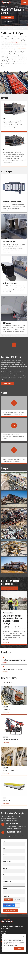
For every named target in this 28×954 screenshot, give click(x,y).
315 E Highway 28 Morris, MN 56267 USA (12, 926)
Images (25, 28)
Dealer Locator (18, 828)
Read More (6, 642)
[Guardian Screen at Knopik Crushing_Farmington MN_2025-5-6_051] (14, 499)
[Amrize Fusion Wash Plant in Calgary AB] (14, 516)
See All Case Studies (10, 588)
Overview (4, 28)
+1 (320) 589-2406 (5, 928)
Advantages (15, 28)
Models (9, 28)
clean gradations (22, 48)
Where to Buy (7, 17)
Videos (21, 28)
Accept (19, 948)
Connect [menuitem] (3, 931)
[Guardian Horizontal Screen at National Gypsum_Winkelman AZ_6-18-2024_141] (14, 547)
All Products (8, 682)
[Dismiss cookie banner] (23, 936)
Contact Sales (8, 21)
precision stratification (15, 42)
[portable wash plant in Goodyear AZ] (14, 565)
